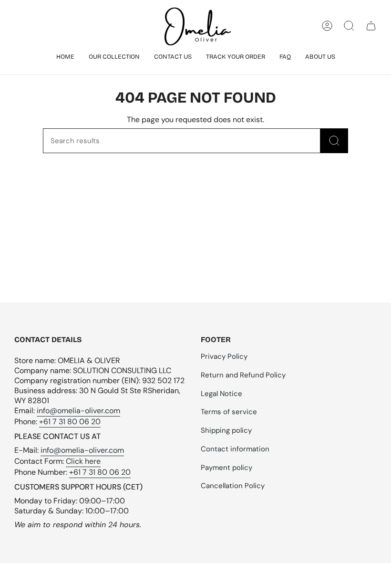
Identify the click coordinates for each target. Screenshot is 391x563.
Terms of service (229, 412)
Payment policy (226, 467)
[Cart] (371, 26)
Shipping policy (226, 430)
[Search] (334, 140)
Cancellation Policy (233, 485)
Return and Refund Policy (243, 375)
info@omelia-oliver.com (78, 411)
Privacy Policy (224, 356)
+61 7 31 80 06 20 (70, 422)
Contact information (235, 449)
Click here (83, 461)
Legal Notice (221, 393)
